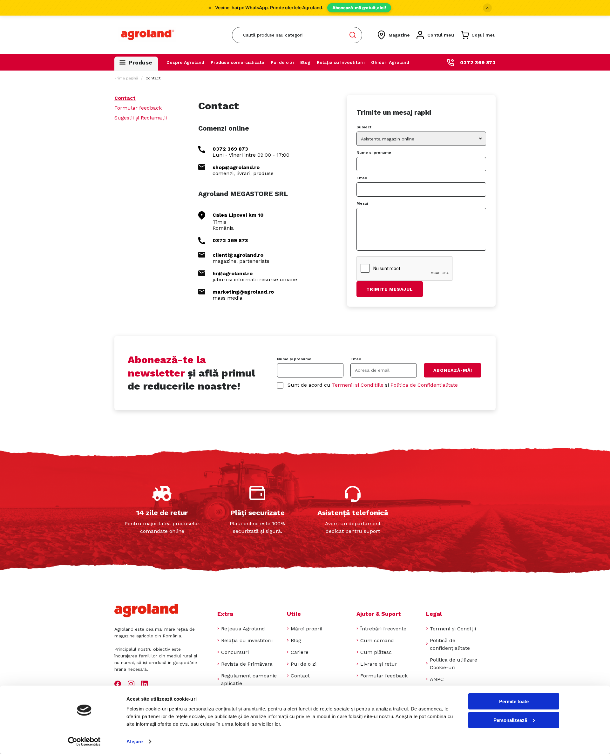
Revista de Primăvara (247, 664)
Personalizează (510, 720)
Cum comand (377, 640)
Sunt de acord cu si (373, 385)
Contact (125, 98)
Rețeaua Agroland (243, 629)
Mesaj (362, 203)
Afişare (134, 741)
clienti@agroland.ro (238, 255)
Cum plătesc (376, 652)
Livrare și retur (378, 664)
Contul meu (440, 34)
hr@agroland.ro (233, 273)
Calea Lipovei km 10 (238, 215)
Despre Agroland (185, 62)
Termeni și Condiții (453, 629)
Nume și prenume (294, 359)
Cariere (299, 652)
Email (361, 178)
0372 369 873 (478, 62)
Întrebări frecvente (383, 629)
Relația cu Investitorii (341, 62)
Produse (140, 62)
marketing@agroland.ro (243, 292)
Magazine (399, 34)
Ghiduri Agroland (390, 62)
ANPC (437, 679)
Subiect (363, 127)
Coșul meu (483, 34)
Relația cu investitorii (247, 640)
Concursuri (235, 652)
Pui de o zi (282, 62)
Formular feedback (138, 108)
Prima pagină (126, 78)
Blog (305, 62)
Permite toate (514, 701)
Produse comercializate (237, 62)
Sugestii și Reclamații (140, 118)
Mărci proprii (306, 629)
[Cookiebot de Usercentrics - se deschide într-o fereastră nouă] (84, 741)
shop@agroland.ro (236, 167)
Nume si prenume (373, 152)
